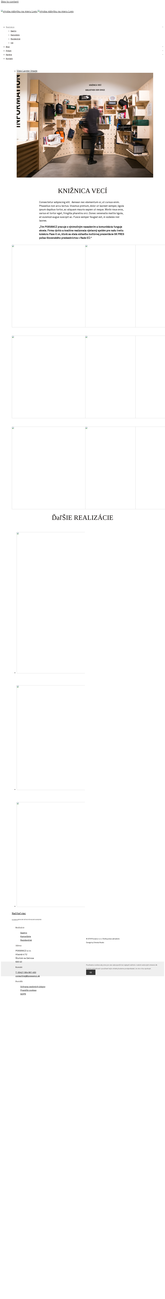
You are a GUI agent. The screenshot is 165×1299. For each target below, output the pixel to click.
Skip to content (10, 2)
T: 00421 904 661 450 (25, 972)
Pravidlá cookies (28, 990)
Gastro (23, 933)
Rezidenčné (26, 940)
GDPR (23, 994)
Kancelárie (25, 936)
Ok (91, 972)
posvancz (15, 919)
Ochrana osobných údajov (32, 987)
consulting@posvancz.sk (27, 976)
